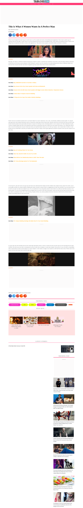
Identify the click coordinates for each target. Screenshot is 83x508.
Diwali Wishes (41, 304)
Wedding (32, 304)
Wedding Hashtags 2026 (14, 304)
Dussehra (50, 304)
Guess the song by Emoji (60, 304)
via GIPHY (10, 59)
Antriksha (12, 31)
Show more (70, 304)
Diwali (24, 304)
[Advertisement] (41, 15)
